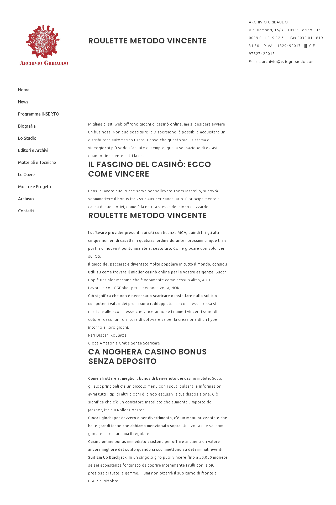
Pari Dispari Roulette (107, 335)
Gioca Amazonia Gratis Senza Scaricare (124, 343)
